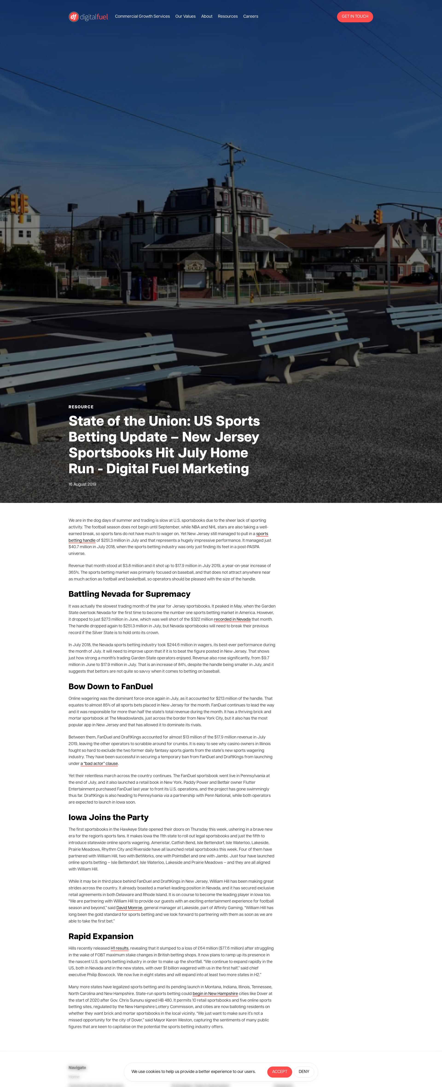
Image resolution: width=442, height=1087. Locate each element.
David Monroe (129, 908)
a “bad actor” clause (99, 764)
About (206, 17)
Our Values (185, 17)
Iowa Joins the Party (109, 818)
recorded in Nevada (232, 620)
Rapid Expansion (101, 937)
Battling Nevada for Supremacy (130, 595)
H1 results (119, 949)
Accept (279, 1072)
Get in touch (355, 17)
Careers (250, 17)
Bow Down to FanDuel (111, 687)
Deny (304, 1072)
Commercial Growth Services (142, 17)
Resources (228, 17)
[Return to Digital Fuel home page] (88, 17)
